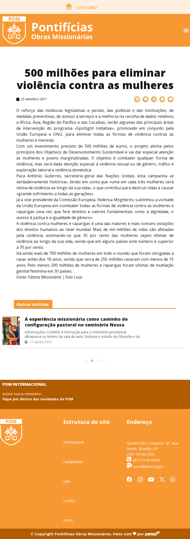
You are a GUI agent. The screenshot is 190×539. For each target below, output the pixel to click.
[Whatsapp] (172, 479)
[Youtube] (151, 479)
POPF (68, 520)
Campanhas (73, 461)
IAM (66, 481)
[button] (186, 30)
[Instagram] (140, 479)
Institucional (73, 442)
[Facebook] (129, 479)
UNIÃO (69, 500)
